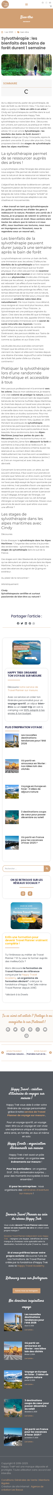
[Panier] (48, 6)
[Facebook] (43, 2)
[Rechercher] (47, 869)
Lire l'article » (29, 1330)
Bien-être (26, 17)
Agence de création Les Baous (22, 1488)
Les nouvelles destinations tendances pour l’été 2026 (33, 739)
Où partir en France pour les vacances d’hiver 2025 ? (32, 840)
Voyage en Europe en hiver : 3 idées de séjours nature (33, 789)
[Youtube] (50, 2)
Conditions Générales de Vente (19, 1480)
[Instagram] (46, 2)
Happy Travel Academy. (31, 1265)
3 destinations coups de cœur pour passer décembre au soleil (33, 814)
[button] (26, 4)
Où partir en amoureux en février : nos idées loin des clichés (33, 765)
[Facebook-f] (30, 893)
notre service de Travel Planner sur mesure (23, 688)
